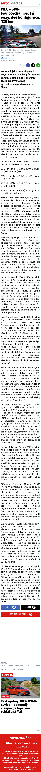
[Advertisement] (20, 639)
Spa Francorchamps (15, 666)
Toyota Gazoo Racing (32, 666)
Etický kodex (8, 743)
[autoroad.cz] (11, 3)
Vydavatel (26, 743)
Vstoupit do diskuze (18, 614)
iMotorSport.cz (24, 669)
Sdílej (8, 607)
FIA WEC (4, 666)
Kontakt (18, 743)
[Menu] (38, 3)
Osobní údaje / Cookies (20, 747)
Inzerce (34, 743)
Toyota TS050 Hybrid (9, 669)
